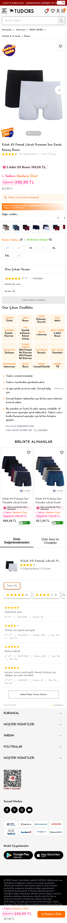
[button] (29, 133)
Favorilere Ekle (29, 452)
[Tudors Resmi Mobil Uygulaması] (18, 855)
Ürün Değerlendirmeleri (16, 541)
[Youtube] (29, 810)
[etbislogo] (12, 780)
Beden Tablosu (10, 240)
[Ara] (61, 21)
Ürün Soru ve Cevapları (50, 541)
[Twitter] (14, 810)
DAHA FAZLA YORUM (33, 300)
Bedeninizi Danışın (37, 239)
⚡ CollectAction (57, 705)
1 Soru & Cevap (48, 154)
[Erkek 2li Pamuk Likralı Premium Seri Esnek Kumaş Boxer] (6, 227)
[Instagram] (22, 810)
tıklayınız (58, 389)
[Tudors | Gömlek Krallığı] (21, 11)
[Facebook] (7, 810)
